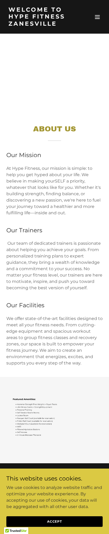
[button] (97, 17)
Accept (54, 521)
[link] (40, 24)
